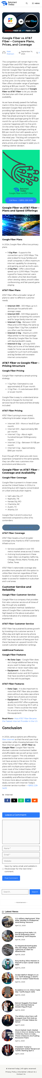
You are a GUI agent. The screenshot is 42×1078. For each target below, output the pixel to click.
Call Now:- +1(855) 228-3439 (21, 200)
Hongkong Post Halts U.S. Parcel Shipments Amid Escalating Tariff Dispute (25, 934)
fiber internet (8, 739)
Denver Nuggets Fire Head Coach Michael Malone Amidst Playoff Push (26, 1005)
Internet (9, 795)
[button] (27, 3)
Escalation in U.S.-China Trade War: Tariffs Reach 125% (27, 991)
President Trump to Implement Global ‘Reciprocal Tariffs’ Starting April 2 (27, 1049)
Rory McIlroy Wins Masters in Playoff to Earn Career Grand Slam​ (27, 963)
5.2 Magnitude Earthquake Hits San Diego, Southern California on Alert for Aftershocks (26, 948)
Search (35, 892)
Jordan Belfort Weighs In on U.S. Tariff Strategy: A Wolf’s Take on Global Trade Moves (27, 977)
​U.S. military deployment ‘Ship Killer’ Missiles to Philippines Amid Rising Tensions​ (27, 920)
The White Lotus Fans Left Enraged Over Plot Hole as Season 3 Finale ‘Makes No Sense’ (26, 1019)
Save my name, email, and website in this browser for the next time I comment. (21, 869)
